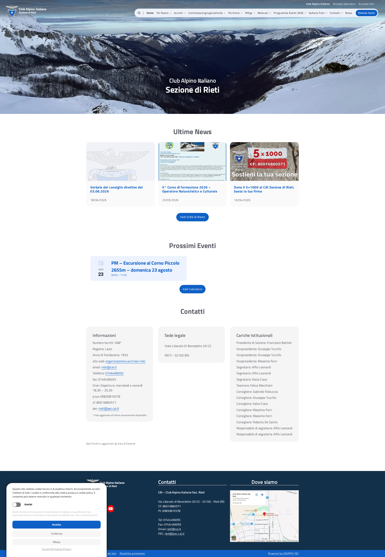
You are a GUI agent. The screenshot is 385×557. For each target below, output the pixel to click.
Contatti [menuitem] (335, 13)
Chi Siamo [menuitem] (163, 13)
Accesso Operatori (344, 4)
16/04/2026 (242, 200)
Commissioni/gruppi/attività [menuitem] (205, 13)
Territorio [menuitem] (234, 13)
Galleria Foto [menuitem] (317, 13)
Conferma (56, 534)
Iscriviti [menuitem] (178, 13)
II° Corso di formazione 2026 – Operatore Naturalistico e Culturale (189, 189)
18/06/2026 (98, 200)
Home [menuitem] (150, 13)
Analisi (28, 504)
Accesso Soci (366, 4)
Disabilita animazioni (132, 553)
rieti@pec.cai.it (109, 408)
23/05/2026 (170, 200)
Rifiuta (56, 542)
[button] (139, 13)
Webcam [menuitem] (263, 13)
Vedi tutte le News (192, 217)
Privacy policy (56, 549)
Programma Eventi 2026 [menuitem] (288, 13)
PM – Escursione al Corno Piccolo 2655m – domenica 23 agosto (145, 266)
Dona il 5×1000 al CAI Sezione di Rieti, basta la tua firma (264, 189)
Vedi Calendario (192, 289)
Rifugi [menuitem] (248, 13)
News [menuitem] (348, 13)
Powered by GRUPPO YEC (283, 553)
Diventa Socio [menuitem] (366, 13)
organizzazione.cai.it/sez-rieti (125, 361)
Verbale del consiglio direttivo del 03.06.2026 (116, 189)
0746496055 (114, 373)
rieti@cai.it (109, 367)
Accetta (56, 525)
